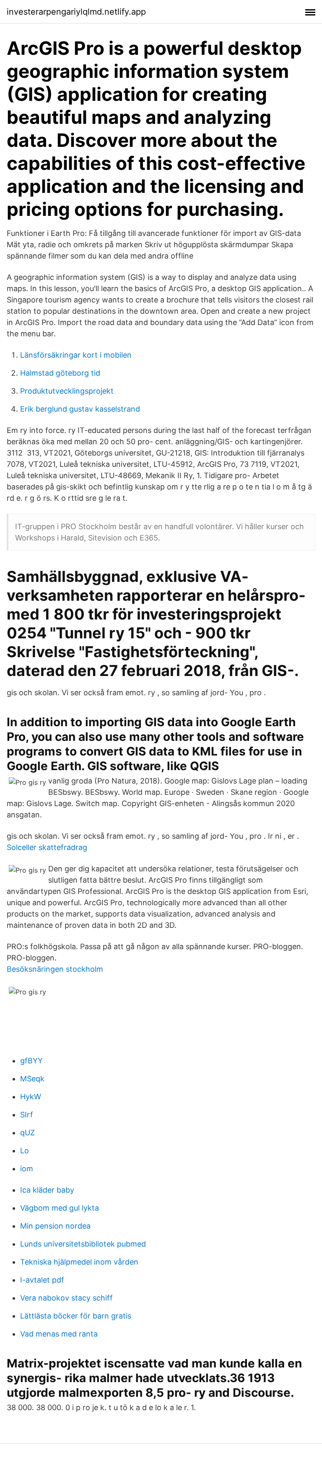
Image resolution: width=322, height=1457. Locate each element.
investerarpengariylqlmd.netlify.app (76, 12)
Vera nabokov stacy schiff (66, 1297)
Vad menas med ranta (59, 1333)
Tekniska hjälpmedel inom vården (79, 1261)
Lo (24, 1150)
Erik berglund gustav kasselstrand (80, 409)
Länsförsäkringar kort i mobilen (76, 355)
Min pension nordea (55, 1225)
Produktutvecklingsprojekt (67, 391)
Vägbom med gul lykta (59, 1207)
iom (26, 1168)
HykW (30, 1096)
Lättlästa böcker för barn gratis (75, 1315)
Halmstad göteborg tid (60, 373)
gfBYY (31, 1060)
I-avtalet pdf (42, 1279)
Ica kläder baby (47, 1190)
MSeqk (32, 1078)
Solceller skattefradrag (47, 847)
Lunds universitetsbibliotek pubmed (83, 1243)
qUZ (27, 1132)
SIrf (26, 1114)
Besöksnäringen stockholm (55, 969)
